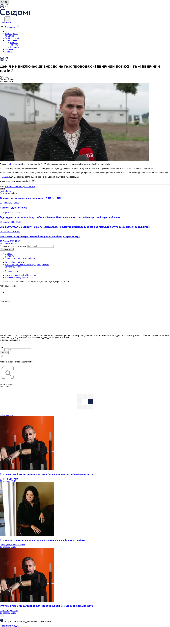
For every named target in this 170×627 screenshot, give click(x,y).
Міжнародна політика (25, 187)
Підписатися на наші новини (13, 246)
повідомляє (12, 164)
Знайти (4, 353)
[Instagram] (2, 7)
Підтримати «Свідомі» (10, 626)
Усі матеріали (11, 34)
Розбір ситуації (12, 38)
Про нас (8, 51)
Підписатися (7, 249)
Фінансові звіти (12, 271)
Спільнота (9, 256)
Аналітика (9, 36)
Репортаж (14, 45)
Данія (8, 191)
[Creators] (5, 345)
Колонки (14, 43)
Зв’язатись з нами (13, 267)
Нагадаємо (5, 177)
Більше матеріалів (8, 243)
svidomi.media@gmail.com (17, 277)
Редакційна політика (14, 262)
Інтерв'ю (9, 49)
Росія (2, 191)
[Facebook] (6, 7)
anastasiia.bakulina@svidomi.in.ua (20, 275)
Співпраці (14, 47)
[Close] (2, 615)
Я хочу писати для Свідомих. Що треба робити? (27, 265)
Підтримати (5, 23)
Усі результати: (7, 415)
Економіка (10, 187)
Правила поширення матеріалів (20, 258)
